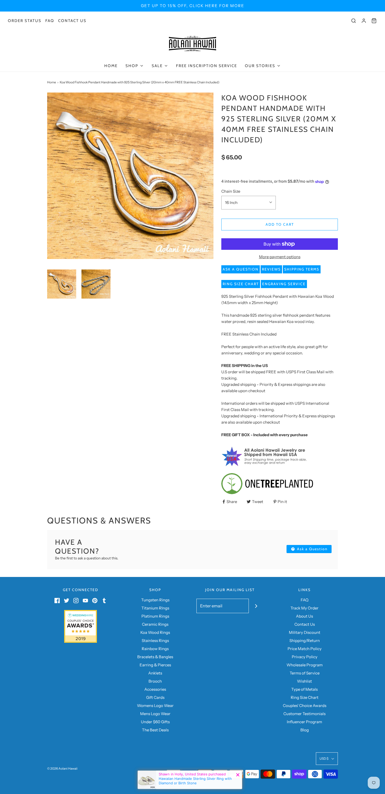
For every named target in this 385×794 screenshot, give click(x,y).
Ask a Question (240, 269)
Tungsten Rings (155, 599)
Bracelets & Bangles (155, 656)
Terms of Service (305, 673)
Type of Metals (304, 689)
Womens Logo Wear (155, 705)
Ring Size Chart (241, 284)
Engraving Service (284, 284)
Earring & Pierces (155, 664)
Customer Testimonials (304, 713)
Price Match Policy (305, 648)
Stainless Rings (155, 640)
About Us (304, 616)
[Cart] (374, 20)
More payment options (279, 256)
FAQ (49, 20)
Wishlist (304, 681)
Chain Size (230, 191)
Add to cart (280, 224)
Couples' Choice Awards (304, 705)
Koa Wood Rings (155, 632)
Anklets (155, 673)
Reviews (271, 269)
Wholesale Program (305, 664)
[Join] (256, 606)
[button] (61, 284)
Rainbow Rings (155, 648)
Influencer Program (304, 721)
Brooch (155, 681)
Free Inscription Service (206, 65)
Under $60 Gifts (155, 721)
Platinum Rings (155, 616)
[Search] (353, 20)
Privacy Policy (304, 656)
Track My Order (304, 608)
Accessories (155, 689)
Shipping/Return (304, 640)
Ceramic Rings (155, 624)
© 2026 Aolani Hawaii (62, 768)
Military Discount (304, 632)
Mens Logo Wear (155, 713)
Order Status (24, 20)
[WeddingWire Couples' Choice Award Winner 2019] (80, 626)
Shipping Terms (301, 269)
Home (111, 65)
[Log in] (364, 20)
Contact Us (72, 20)
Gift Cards (155, 697)
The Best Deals (155, 729)
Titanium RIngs (155, 608)
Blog (304, 729)
